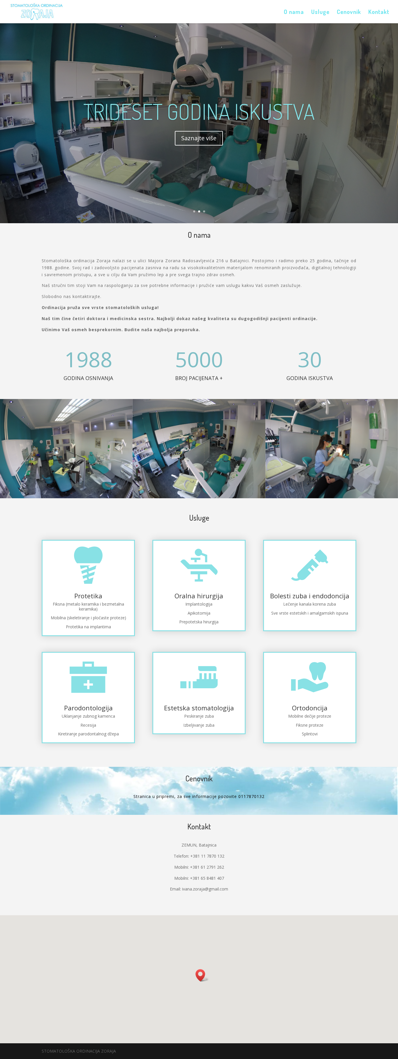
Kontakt (378, 12)
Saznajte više (198, 138)
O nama (294, 12)
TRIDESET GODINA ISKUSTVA (199, 111)
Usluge (320, 12)
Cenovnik (349, 12)
